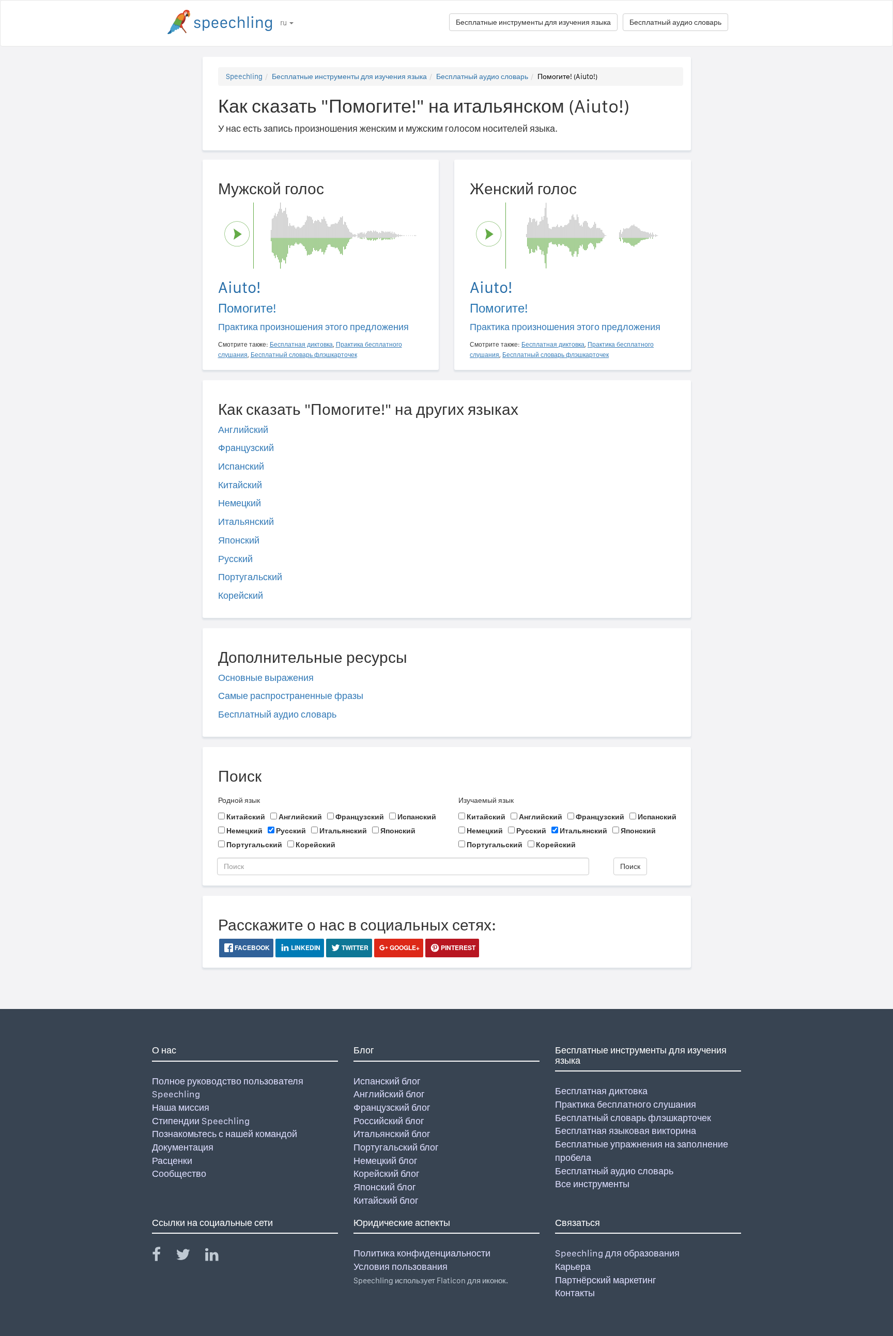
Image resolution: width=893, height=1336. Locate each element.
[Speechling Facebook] (163, 1256)
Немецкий (239, 503)
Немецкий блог (385, 1160)
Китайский (240, 484)
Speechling (244, 76)
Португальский (250, 576)
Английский (243, 429)
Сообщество (179, 1173)
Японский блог (384, 1187)
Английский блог (389, 1094)
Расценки (172, 1160)
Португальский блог (396, 1147)
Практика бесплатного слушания (625, 1104)
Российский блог (388, 1120)
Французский (246, 447)
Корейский (240, 595)
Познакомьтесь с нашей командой (224, 1133)
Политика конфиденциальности (421, 1253)
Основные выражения (266, 677)
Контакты (575, 1292)
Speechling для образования (617, 1253)
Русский (235, 558)
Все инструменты (592, 1183)
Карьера (573, 1266)
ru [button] (284, 23)
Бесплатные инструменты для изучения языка (533, 22)
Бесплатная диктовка (601, 1090)
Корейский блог (386, 1173)
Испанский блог (387, 1081)
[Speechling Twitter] (189, 1256)
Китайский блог (386, 1200)
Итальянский (246, 521)
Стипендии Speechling (201, 1120)
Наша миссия (180, 1107)
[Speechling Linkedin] (218, 1256)
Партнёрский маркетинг (605, 1280)
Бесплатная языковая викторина (625, 1130)
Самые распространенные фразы (290, 695)
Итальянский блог (391, 1133)
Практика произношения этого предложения (313, 326)
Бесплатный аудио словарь (675, 22)
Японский (238, 540)
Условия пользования (400, 1266)
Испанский (241, 466)
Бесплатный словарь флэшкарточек (633, 1117)
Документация (182, 1147)
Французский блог (391, 1107)
